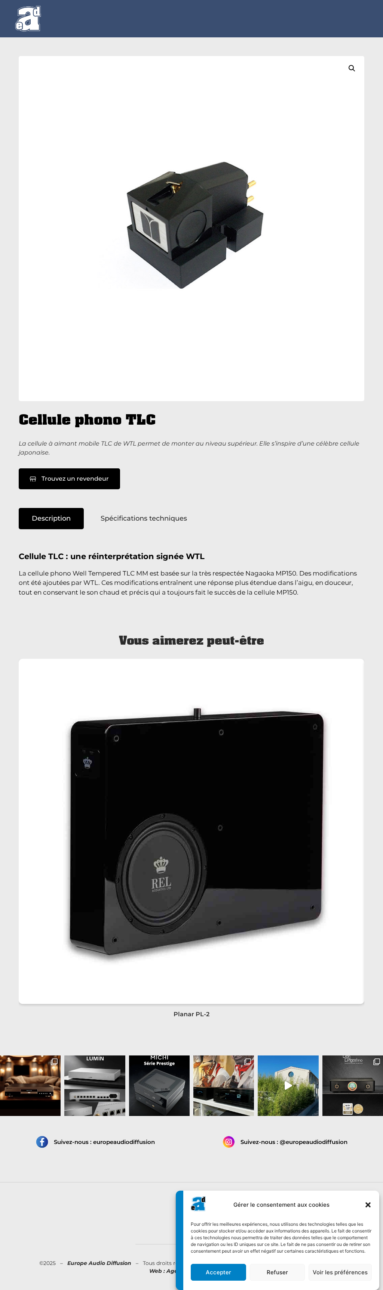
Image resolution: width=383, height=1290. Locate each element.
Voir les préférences (340, 1272)
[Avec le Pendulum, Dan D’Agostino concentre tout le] (352, 1085)
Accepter (218, 1272)
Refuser (277, 1272)
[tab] (51, 518)
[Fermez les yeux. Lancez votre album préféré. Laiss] (159, 1085)
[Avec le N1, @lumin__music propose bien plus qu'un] (94, 1085)
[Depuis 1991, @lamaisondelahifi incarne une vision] (288, 1085)
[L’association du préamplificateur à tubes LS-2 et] (223, 1085)
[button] (368, 1205)
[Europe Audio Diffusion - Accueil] (28, 19)
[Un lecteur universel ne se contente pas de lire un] (30, 1085)
